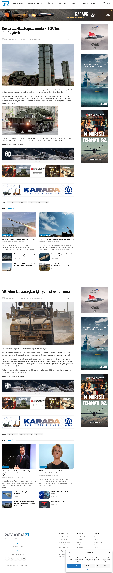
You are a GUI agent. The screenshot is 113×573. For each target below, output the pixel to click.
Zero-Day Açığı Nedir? (58, 501)
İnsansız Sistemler (64, 545)
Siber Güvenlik (63, 3)
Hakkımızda (97, 537)
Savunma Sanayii (18, 3)
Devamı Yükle (38, 276)
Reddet (88, 566)
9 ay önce (55, 475)
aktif (9, 202)
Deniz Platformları (64, 542)
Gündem (43, 3)
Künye (96, 545)
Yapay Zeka (82, 3)
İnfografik (52, 3)
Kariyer (96, 539)
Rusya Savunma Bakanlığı (35, 202)
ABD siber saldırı (12, 434)
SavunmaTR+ (91, 3)
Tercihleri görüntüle (103, 566)
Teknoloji (73, 3)
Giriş (109, 3)
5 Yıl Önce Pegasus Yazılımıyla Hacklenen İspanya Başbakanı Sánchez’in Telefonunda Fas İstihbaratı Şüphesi (18, 473)
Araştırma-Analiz (33, 3)
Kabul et (74, 566)
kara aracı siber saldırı (26, 434)
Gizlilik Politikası (89, 570)
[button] (109, 552)
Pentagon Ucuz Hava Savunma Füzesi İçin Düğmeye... (18, 239)
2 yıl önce (17, 507)
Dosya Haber (80, 547)
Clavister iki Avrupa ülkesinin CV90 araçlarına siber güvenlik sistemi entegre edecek (25, 503)
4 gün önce (17, 258)
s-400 (46, 202)
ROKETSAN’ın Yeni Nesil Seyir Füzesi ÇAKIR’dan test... (56, 239)
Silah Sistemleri (63, 547)
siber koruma (38, 434)
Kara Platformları (64, 539)
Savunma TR (12, 39)
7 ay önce (17, 477)
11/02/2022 (22, 39)
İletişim (96, 547)
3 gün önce (18, 241)
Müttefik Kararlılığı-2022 (19, 202)
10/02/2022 (22, 298)
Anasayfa (4, 24)
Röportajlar (79, 542)
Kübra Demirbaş (9, 241)
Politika (78, 545)
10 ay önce (17, 496)
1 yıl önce (54, 496)
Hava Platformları (64, 537)
